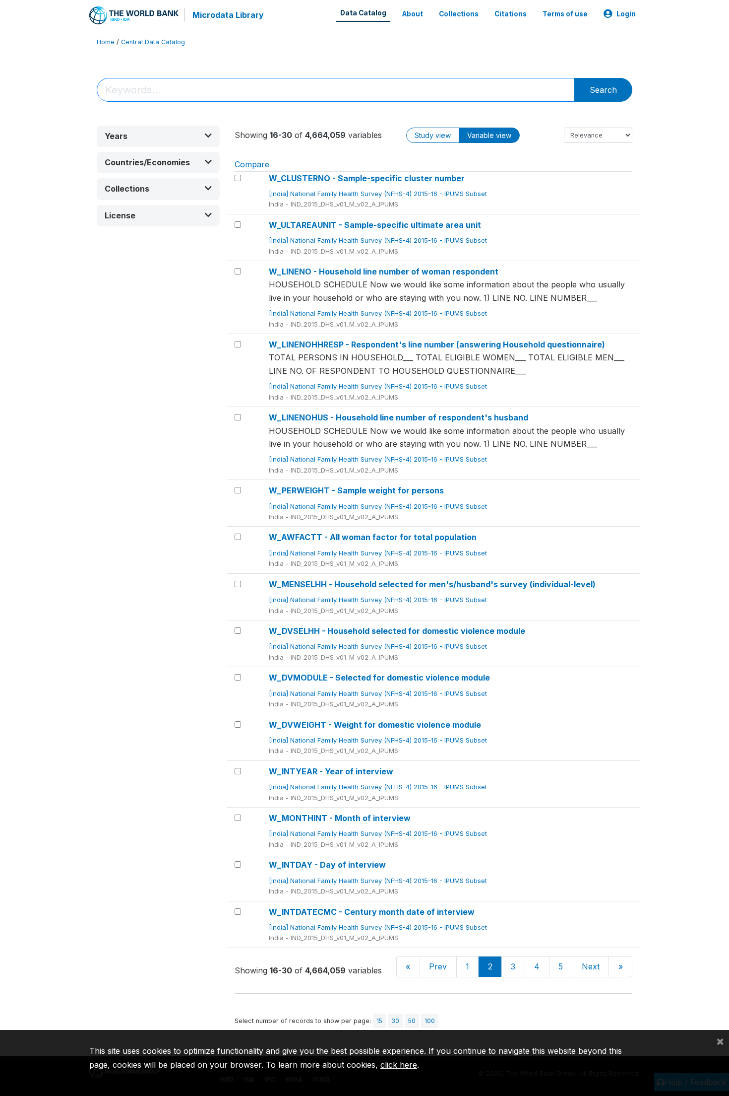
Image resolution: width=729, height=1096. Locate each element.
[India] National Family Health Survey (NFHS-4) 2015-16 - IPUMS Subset (379, 194)
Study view (433, 135)
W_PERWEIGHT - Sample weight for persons (356, 490)
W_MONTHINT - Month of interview (340, 818)
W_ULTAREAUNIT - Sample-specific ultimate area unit (375, 225)
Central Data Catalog (153, 42)
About (412, 14)
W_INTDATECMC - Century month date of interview (372, 912)
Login (626, 14)
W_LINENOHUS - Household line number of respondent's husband (398, 417)
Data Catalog (363, 13)
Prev (438, 966)
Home (106, 42)
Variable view (489, 135)
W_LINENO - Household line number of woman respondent (383, 271)
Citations (510, 14)
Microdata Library (228, 15)
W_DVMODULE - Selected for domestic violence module (379, 678)
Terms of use (565, 14)
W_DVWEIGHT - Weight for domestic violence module (375, 725)
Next (591, 966)
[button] (158, 136)
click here (398, 1065)
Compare (252, 164)
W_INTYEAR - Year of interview (331, 771)
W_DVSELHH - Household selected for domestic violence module (397, 631)
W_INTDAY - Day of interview (327, 865)
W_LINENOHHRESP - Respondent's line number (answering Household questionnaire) (437, 344)
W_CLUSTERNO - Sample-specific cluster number (367, 178)
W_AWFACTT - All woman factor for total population (373, 537)
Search (603, 90)
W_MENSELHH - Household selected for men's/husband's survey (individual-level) (432, 584)
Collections (459, 14)
